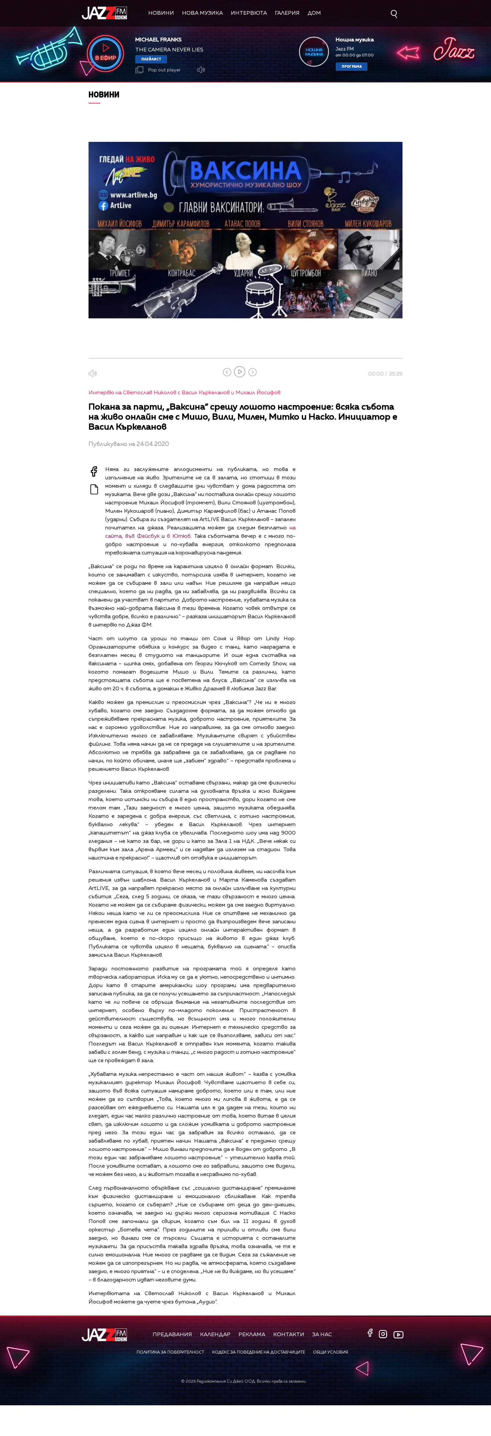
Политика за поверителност (170, 1353)
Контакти (288, 1335)
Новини (161, 13)
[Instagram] (383, 1334)
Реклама (251, 1335)
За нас (322, 1335)
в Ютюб (179, 536)
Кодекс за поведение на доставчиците (258, 1353)
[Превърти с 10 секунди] (227, 372)
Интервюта (249, 13)
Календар (215, 1335)
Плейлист (151, 58)
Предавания (172, 1335)
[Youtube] (398, 1334)
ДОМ (314, 13)
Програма (352, 66)
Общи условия (330, 1353)
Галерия (287, 13)
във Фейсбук (142, 536)
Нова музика (202, 13)
